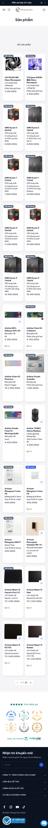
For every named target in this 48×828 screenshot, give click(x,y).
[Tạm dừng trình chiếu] (41, 2)
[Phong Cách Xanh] (24, 9)
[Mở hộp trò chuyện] (43, 823)
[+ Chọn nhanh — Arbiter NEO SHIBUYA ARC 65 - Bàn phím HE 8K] (20, 321)
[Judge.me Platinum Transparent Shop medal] (24, 715)
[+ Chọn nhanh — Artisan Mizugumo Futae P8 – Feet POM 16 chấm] (41, 482)
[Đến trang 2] (30, 682)
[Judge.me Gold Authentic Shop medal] (37, 715)
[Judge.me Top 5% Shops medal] (24, 727)
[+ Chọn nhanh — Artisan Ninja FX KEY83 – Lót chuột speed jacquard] (20, 638)
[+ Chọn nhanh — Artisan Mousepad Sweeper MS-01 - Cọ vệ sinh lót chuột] (41, 533)
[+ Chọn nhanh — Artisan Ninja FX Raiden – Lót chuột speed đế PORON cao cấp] (41, 638)
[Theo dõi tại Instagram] (11, 807)
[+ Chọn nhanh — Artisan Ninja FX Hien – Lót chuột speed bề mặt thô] (41, 583)
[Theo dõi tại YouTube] (17, 807)
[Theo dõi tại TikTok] (24, 807)
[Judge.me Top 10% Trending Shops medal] (37, 727)
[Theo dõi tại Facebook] (4, 807)
